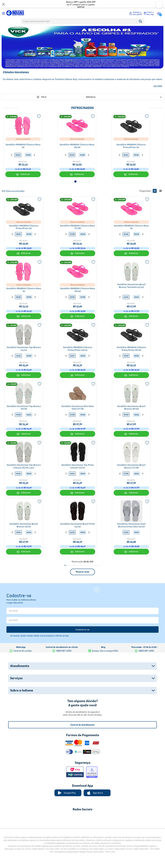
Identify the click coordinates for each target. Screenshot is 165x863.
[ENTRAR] (135, 13)
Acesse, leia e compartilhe (105, 657)
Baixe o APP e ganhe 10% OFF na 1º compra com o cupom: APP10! (81, 4)
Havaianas (19, 29)
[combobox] (82, 22)
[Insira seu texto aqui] (66, 824)
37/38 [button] (82, 162)
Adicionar (25, 181)
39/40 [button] (28, 162)
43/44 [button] (72, 363)
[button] (75, 188)
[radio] (155, 198)
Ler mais (158, 92)
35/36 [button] (17, 162)
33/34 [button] (82, 480)
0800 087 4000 (63, 657)
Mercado (6, 29)
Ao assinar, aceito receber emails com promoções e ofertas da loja (39, 642)
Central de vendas (23, 657)
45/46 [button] (136, 304)
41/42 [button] (126, 304)
